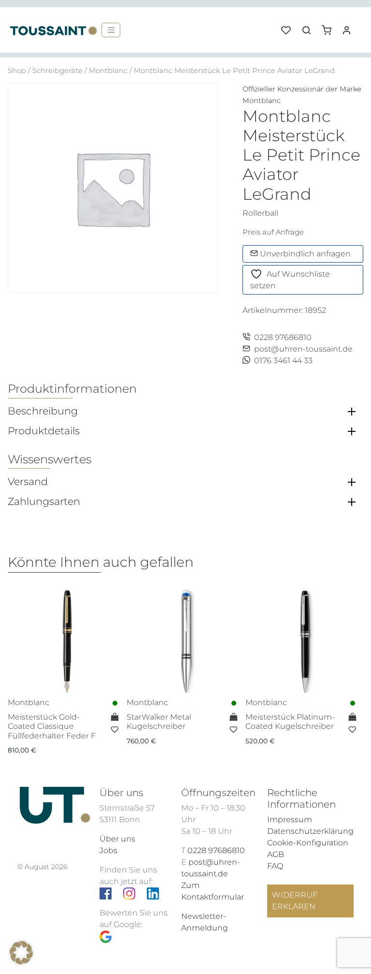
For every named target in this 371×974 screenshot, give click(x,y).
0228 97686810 (283, 337)
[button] (330, 26)
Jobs (108, 850)
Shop (17, 70)
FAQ (275, 866)
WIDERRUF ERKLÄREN (294, 900)
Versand (28, 481)
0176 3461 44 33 (283, 360)
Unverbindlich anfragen (304, 253)
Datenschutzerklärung (310, 831)
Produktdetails (44, 431)
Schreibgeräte (57, 70)
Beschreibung (43, 411)
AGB (275, 854)
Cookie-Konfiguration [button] (307, 842)
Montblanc (108, 70)
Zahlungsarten (44, 501)
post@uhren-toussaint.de (303, 349)
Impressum (289, 819)
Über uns (117, 838)
